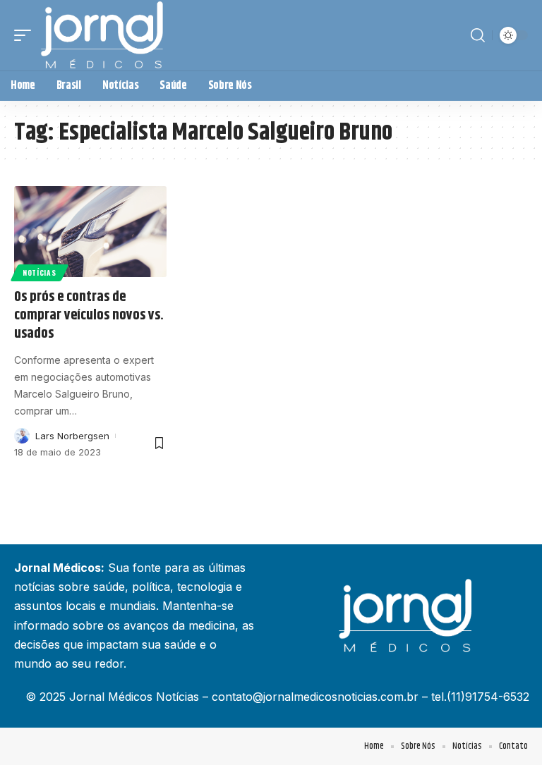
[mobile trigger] (26, 35)
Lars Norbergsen (72, 435)
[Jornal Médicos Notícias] (103, 35)
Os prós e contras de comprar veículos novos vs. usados (89, 315)
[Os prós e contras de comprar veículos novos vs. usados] (90, 232)
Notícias (39, 272)
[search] (477, 35)
